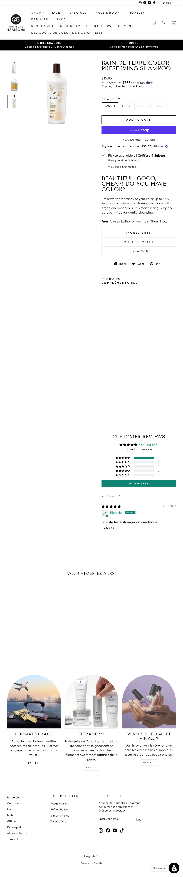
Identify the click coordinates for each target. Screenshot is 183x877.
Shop (36, 12)
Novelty (137, 12)
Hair (10, 809)
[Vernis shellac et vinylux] (149, 701)
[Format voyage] (34, 701)
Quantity (111, 99)
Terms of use (15, 839)
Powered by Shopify (91, 863)
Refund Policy (59, 809)
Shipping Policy (60, 815)
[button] (139, 82)
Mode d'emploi (139, 242)
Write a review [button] (139, 483)
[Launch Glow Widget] (174, 868)
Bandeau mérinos (48, 19)
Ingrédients (138, 232)
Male (55, 12)
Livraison (139, 251)
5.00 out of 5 (148, 445)
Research (13, 797)
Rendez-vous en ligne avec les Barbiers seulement (82, 26)
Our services (15, 803)
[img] (111, 506)
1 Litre (126, 106)
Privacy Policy (59, 803)
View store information (122, 166)
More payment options (139, 139)
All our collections (18, 833)
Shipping (107, 86)
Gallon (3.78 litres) (151, 106)
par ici (34, 763)
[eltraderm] (91, 701)
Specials (78, 12)
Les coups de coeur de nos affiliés (67, 32)
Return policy (15, 827)
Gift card (13, 821)
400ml (110, 106)
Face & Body (108, 12)
